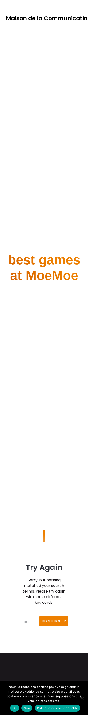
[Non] (82, 698)
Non (27, 708)
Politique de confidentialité (57, 708)
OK (14, 708)
